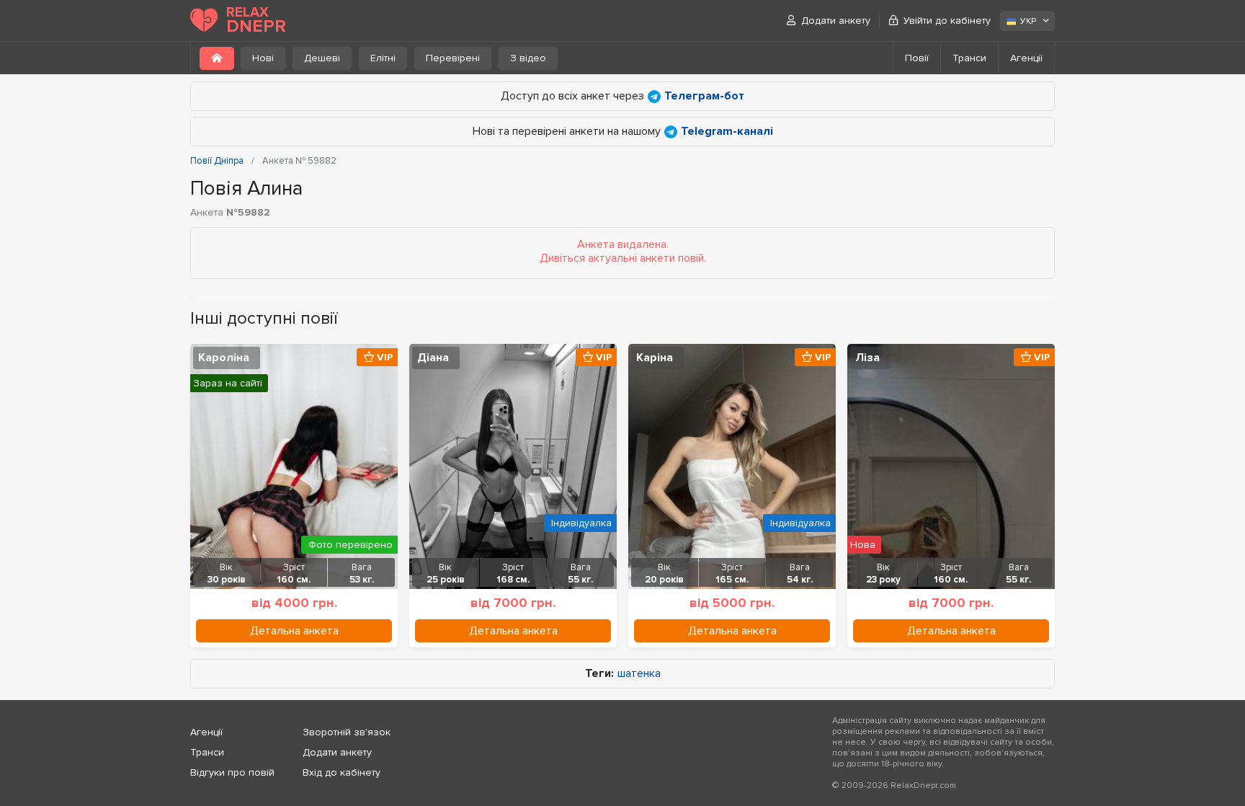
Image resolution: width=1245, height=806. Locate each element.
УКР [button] (1028, 21)
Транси (969, 58)
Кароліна (223, 357)
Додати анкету (835, 20)
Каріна (654, 357)
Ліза (867, 357)
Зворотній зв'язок (347, 732)
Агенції (1026, 58)
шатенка (639, 674)
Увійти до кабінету (947, 20)
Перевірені (453, 58)
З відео (528, 58)
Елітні (383, 58)
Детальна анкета (294, 631)
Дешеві (322, 58)
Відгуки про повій (232, 772)
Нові (263, 58)
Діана (433, 357)
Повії (917, 58)
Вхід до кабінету (341, 772)
